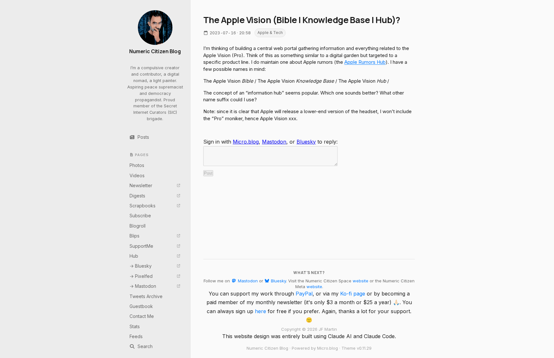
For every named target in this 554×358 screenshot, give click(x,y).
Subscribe (140, 215)
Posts (143, 137)
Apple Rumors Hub (365, 62)
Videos (137, 175)
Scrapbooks (142, 205)
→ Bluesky (141, 266)
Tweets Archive (146, 296)
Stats (135, 326)
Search (145, 346)
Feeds (136, 336)
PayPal (304, 293)
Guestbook (141, 306)
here (260, 311)
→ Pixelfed (141, 276)
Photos (137, 165)
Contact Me (142, 316)
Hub (134, 256)
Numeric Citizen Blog (155, 51)
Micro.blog (246, 141)
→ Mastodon (143, 286)
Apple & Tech (270, 32)
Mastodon (274, 141)
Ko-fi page (352, 293)
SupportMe (141, 246)
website (360, 280)
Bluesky (306, 141)
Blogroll (138, 226)
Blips (134, 235)
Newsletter (141, 185)
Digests (137, 195)
